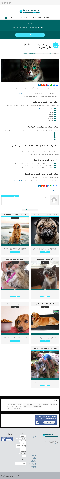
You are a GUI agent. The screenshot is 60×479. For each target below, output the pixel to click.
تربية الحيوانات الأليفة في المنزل (16, 404)
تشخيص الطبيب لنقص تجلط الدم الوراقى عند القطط (33, 451)
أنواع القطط (54, 404)
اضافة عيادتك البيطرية (37, 17)
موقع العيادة (27, 17)
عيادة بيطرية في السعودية (9, 476)
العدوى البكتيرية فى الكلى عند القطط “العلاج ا (27, 93)
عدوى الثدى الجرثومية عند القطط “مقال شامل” (15, 180)
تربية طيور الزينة (19, 408)
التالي (26, 209)
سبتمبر (40, 53)
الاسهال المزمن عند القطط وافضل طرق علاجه (33, 437)
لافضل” (18, 93)
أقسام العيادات (18, 17)
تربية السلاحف (19, 406)
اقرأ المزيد (45, 251)
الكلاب (30, 404)
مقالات (11, 17)
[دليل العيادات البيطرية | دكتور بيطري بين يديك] (30, 11)
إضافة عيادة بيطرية (12, 475)
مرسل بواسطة (46, 49)
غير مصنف (11, 408)
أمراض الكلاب (28, 406)
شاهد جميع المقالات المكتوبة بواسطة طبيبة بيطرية (10, 196)
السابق (34, 209)
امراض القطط (51, 190)
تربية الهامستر (11, 406)
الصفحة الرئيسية (48, 17)
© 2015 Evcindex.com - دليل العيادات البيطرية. (52, 475)
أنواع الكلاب (47, 404)
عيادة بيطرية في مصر (4, 475)
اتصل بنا (2, 476)
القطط (55, 190)
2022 (43, 53)
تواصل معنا (57, 443)
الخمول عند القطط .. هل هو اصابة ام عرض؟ (39, 108)
